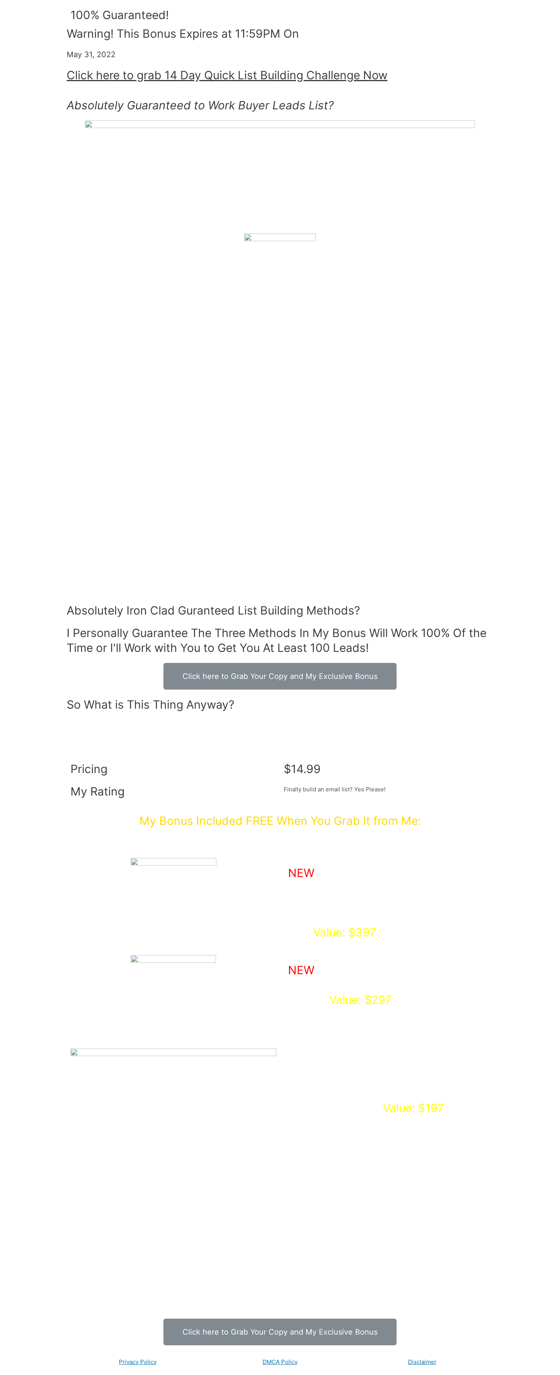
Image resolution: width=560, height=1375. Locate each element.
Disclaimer (422, 1361)
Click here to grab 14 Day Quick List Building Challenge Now (227, 75)
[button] (280, 676)
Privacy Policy (138, 1361)
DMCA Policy (280, 1361)
